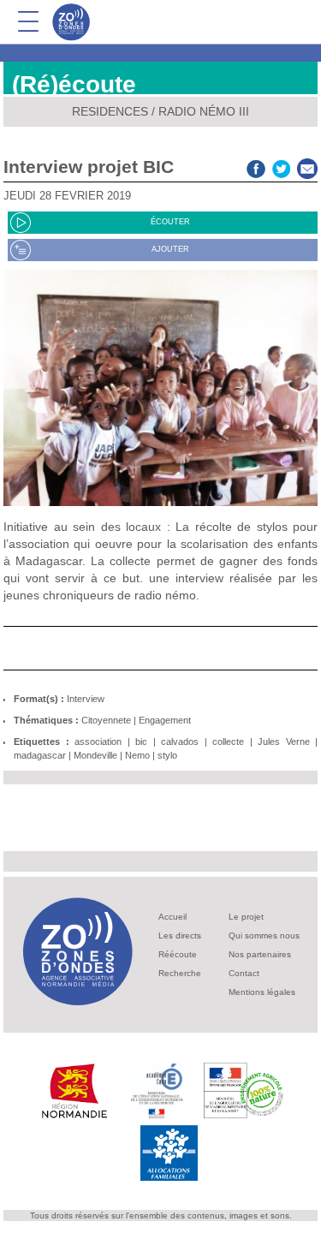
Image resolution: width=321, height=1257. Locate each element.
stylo (167, 755)
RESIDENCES (110, 111)
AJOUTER (170, 249)
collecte (228, 741)
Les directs (179, 935)
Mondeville (95, 755)
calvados (180, 741)
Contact (244, 973)
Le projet (246, 916)
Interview (85, 699)
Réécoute (177, 954)
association (98, 741)
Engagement (165, 720)
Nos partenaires (260, 954)
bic (141, 741)
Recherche (179, 973)
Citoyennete (106, 720)
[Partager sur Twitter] (281, 166)
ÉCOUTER (170, 221)
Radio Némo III (203, 111)
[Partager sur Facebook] (256, 166)
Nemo (137, 755)
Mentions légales (262, 992)
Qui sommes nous (264, 935)
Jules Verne (284, 741)
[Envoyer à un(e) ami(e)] (307, 166)
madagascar (40, 755)
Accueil (172, 916)
